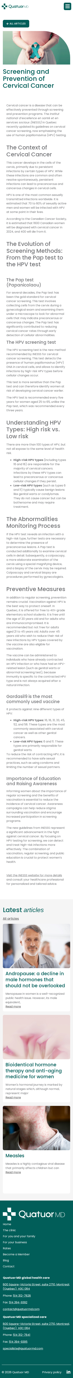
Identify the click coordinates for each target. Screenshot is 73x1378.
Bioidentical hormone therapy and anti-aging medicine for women (33, 1071)
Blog (6, 1260)
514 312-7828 (22, 1296)
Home (7, 1224)
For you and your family (19, 1236)
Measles (14, 1155)
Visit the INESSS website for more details (34, 875)
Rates (7, 1248)
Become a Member (16, 1254)
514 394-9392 (18, 1302)
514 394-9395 (18, 1342)
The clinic (9, 1230)
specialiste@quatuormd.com (23, 1348)
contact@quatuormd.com (21, 1309)
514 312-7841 (21, 1335)
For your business (15, 1242)
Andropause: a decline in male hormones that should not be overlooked (35, 979)
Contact (9, 1266)
